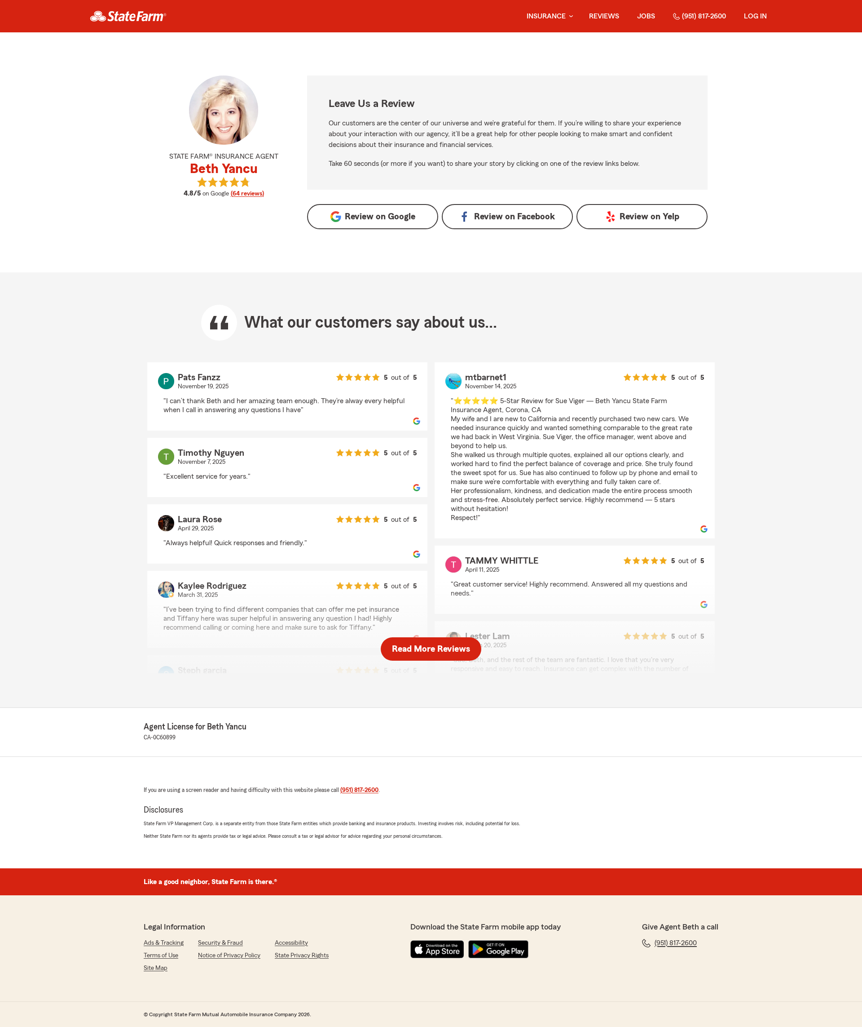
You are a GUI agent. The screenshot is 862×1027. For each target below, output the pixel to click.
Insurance (546, 16)
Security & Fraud (220, 943)
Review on (380, 216)
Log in (755, 16)
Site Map (155, 968)
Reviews (604, 16)
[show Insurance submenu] (569, 16)
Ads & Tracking (164, 943)
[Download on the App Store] (437, 949)
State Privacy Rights (302, 955)
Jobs (646, 16)
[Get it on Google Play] (498, 949)
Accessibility (291, 943)
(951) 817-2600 (704, 16)
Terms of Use (161, 955)
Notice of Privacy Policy (229, 955)
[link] (128, 16)
